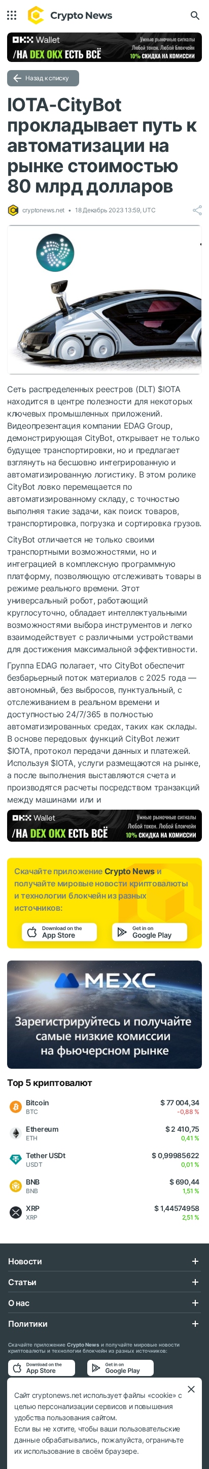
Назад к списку (47, 78)
